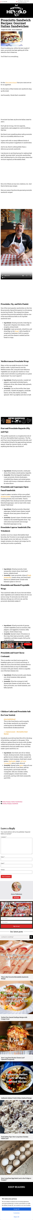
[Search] (31, 937)
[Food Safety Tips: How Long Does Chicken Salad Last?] (16, 1117)
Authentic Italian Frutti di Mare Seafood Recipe (16, 1098)
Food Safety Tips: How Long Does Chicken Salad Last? (14, 1137)
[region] (16, 1208)
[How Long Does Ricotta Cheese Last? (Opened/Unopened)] (16, 1037)
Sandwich (15, 803)
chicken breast (5, 496)
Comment (3, 837)
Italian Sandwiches (16, 801)
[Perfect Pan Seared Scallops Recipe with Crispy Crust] (16, 997)
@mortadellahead (9, 719)
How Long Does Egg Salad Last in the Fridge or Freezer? (16, 1179)
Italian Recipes (6, 801)
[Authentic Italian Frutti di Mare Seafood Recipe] (16, 1078)
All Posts (16, 897)
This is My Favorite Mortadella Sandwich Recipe (14, 978)
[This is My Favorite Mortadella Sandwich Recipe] (16, 957)
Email (3, 863)
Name (3, 857)
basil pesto (12, 761)
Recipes (9, 803)
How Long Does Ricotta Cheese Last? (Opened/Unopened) (13, 1058)
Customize (17, 1213)
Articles (4, 803)
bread (17, 331)
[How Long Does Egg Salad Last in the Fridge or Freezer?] (16, 1157)
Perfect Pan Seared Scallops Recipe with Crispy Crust (14, 1018)
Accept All (16, 1209)
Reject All (16, 1217)
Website (3, 869)
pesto (21, 765)
